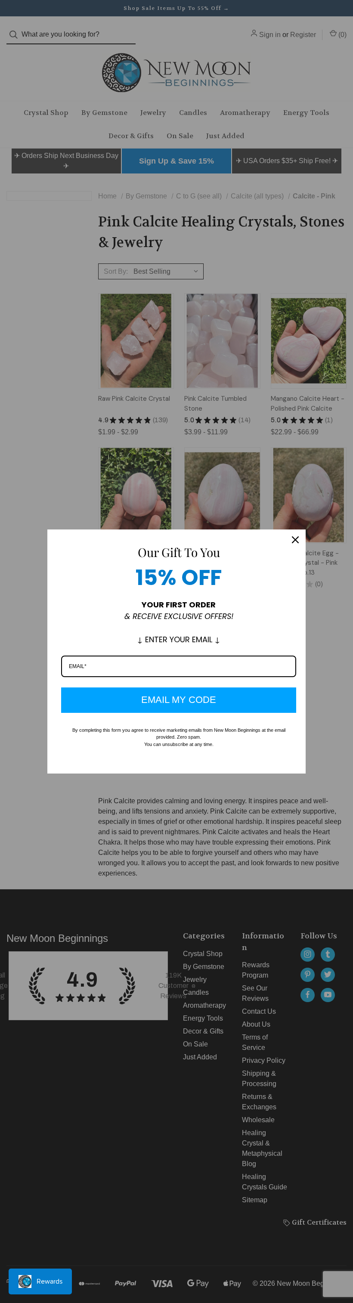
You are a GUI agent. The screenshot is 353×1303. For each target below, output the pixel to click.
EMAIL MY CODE (178, 699)
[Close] (295, 539)
